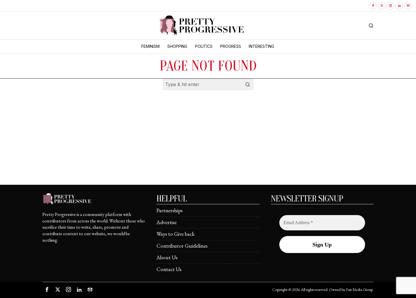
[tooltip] (373, 6)
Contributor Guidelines (181, 245)
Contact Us (168, 269)
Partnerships (169, 210)
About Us (166, 257)
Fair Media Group (359, 289)
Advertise (166, 222)
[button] (247, 84)
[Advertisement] (208, 145)
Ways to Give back (175, 233)
